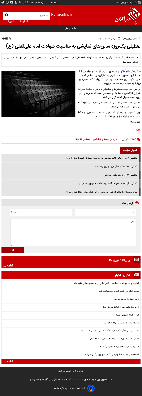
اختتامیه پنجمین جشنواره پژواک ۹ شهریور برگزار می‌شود (111, 355)
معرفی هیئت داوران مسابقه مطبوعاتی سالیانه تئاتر (114, 339)
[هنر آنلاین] (128, 15)
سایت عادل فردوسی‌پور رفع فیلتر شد (121, 323)
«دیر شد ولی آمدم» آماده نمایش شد (121, 307)
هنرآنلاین (124, 71)
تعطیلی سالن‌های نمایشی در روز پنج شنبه (115, 166)
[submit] (12, 250)
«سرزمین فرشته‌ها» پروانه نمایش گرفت (119, 347)
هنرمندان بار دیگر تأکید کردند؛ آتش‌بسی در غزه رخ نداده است (108, 331)
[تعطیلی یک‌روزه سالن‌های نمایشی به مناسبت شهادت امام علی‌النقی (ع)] (39, 94)
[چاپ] (3, 39)
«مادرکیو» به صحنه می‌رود (126, 299)
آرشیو (25, 3)
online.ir (61, 14)
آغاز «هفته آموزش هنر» (127, 315)
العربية (11, 21)
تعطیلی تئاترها (82, 139)
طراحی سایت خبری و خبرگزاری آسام (69, 388)
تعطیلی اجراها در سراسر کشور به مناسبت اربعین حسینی (108, 183)
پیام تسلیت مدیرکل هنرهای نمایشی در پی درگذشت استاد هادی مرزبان (101, 192)
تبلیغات (33, 3)
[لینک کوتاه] (9, 39)
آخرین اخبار (122, 275)
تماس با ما (78, 371)
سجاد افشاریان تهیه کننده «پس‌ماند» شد (119, 291)
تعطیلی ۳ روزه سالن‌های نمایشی (120, 175)
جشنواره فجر (64, 371)
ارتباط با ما (54, 3)
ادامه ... (8, 265)
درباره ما (42, 3)
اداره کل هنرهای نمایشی (105, 139)
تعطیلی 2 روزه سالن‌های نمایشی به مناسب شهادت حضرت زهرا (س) (101, 158)
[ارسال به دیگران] (6, 39)
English (23, 21)
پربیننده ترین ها (119, 260)
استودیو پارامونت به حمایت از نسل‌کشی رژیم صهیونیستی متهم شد (106, 283)
